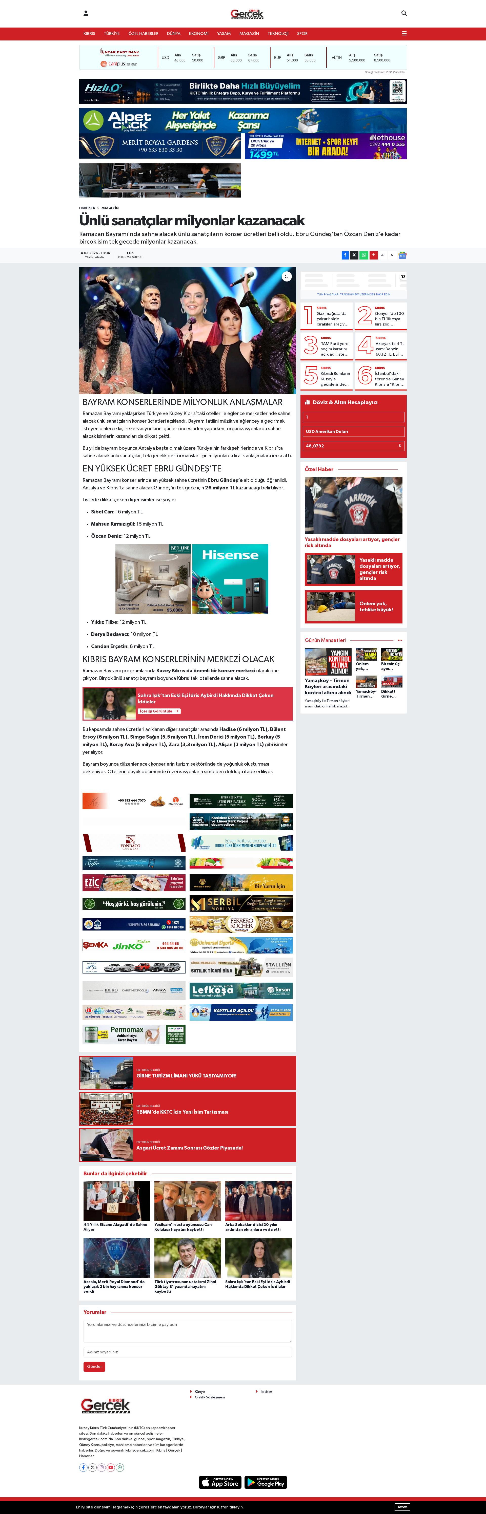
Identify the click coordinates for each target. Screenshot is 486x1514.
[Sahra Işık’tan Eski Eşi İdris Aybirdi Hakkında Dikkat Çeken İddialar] (258, 1258)
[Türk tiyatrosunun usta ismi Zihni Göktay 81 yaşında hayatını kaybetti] (187, 1258)
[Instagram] (101, 1467)
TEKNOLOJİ (278, 34)
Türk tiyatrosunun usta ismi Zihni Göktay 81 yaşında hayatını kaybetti (185, 1286)
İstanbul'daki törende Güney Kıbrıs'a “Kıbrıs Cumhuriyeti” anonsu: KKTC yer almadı (389, 379)
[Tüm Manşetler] (400, 640)
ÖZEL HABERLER (143, 34)
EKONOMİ (199, 34)
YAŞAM (224, 34)
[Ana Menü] (404, 34)
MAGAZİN (249, 34)
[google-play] (266, 1482)
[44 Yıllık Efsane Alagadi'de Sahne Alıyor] (117, 1201)
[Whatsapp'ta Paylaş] (363, 255)
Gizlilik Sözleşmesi (210, 1397)
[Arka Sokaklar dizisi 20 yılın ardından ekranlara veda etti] (258, 1201)
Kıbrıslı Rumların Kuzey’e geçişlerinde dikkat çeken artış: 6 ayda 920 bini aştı (335, 379)
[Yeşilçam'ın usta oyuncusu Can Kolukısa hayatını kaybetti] (187, 1201)
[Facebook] (83, 1467)
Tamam (402, 1506)
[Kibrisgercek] (247, 13)
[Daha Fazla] (374, 255)
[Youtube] (111, 1467)
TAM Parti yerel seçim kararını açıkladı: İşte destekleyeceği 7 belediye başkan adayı (336, 349)
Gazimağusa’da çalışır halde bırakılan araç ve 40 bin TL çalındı (332, 319)
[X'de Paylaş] (354, 255)
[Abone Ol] (402, 255)
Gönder (94, 1367)
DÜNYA (173, 34)
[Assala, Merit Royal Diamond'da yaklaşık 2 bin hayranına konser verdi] (117, 1258)
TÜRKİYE (112, 34)
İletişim (266, 1392)
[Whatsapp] (120, 1467)
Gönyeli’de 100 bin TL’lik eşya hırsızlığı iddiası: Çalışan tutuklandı (389, 319)
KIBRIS (89, 34)
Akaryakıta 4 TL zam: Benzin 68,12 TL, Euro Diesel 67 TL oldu (390, 349)
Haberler (87, 208)
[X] (92, 1467)
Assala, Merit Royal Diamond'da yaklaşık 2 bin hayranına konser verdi (114, 1286)
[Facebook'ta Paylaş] (345, 255)
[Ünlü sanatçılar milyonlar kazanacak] (187, 330)
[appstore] (221, 1482)
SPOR (302, 34)
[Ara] (404, 13)
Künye (200, 1392)
